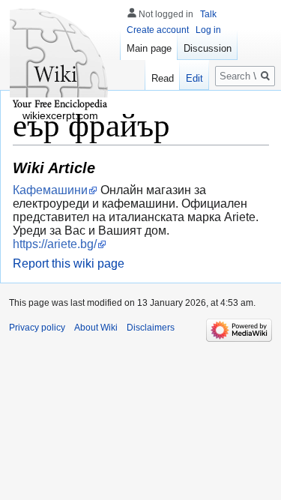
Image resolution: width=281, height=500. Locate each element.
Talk (208, 14)
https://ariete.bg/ (55, 244)
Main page (149, 48)
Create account (158, 30)
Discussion (208, 48)
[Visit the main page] (60, 60)
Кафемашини (50, 190)
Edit (194, 78)
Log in (208, 30)
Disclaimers (151, 327)
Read (162, 78)
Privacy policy (37, 327)
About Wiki (96, 327)
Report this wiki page (68, 263)
